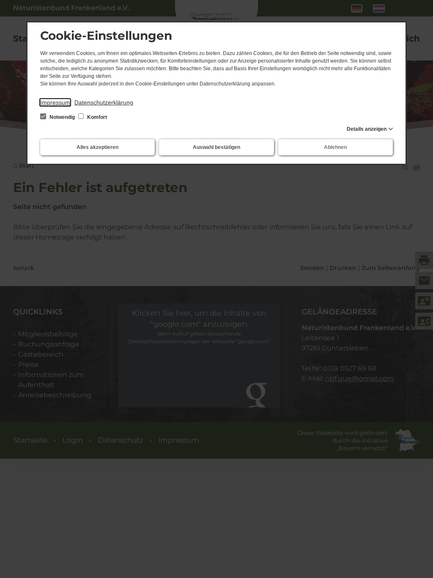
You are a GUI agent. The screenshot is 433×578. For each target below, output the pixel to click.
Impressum (55, 102)
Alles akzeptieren (97, 147)
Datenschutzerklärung (103, 102)
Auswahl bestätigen (216, 147)
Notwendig (62, 117)
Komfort (96, 117)
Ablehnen (335, 147)
